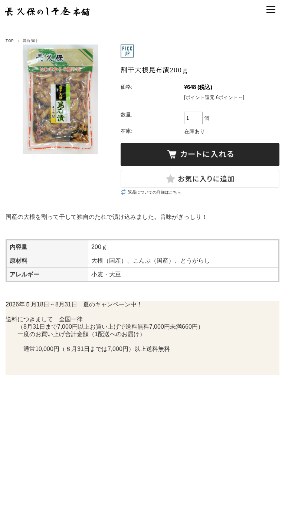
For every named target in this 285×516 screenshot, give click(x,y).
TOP (10, 41)
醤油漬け (30, 41)
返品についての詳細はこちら (154, 192)
